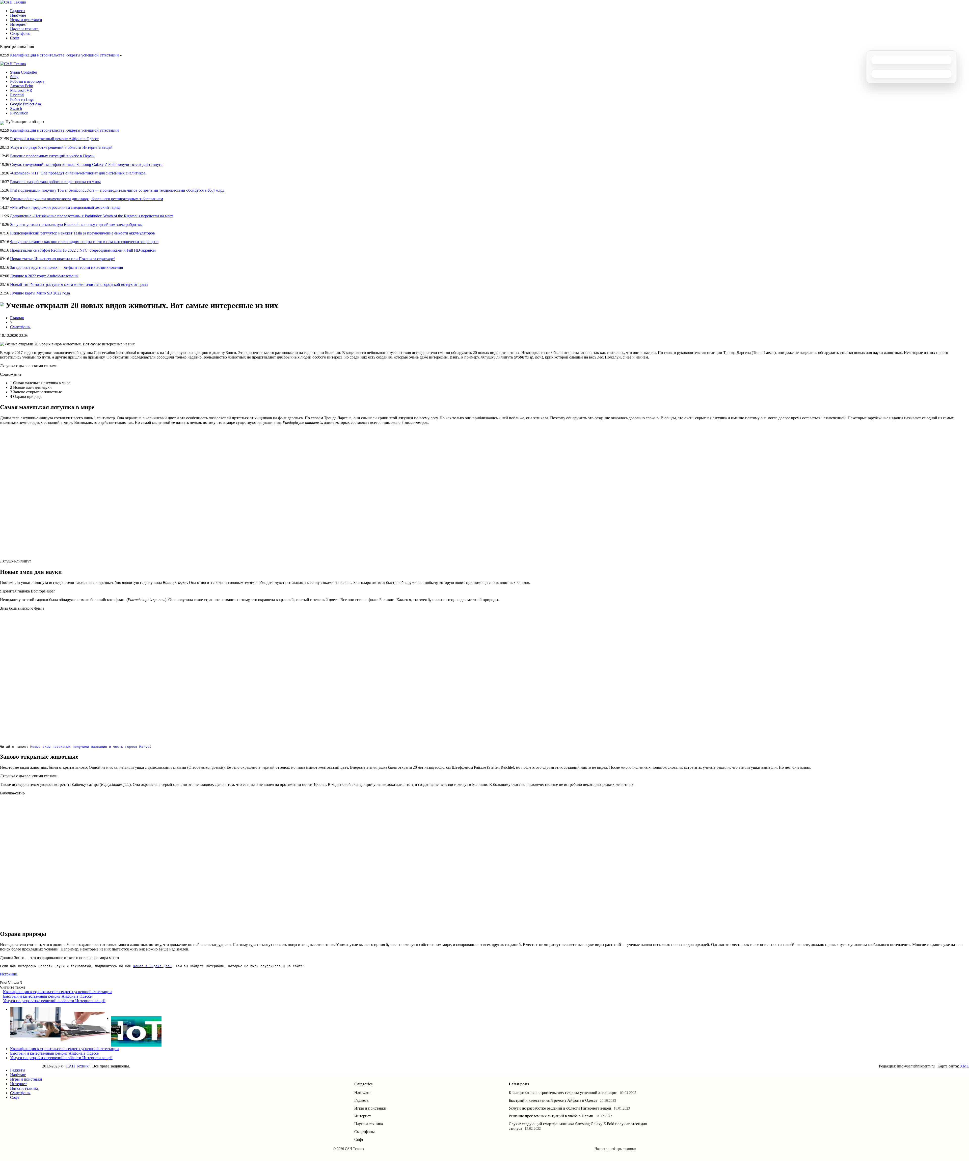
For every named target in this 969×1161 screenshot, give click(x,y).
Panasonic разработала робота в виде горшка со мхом (55, 182)
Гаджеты (17, 11)
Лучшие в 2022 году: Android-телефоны (44, 276)
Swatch (16, 108)
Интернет (18, 24)
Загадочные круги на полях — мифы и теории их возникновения (66, 267)
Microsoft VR (21, 90)
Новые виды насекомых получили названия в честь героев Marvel (90, 747)
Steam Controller (23, 72)
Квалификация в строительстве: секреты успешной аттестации (64, 55)
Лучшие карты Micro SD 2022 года (40, 293)
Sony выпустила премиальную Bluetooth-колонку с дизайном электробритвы (76, 224)
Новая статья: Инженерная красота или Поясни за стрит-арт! (62, 259)
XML (964, 1066)
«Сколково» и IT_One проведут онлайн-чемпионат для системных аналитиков (78, 173)
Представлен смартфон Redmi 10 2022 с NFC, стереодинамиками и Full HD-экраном (83, 250)
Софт (14, 38)
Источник (8, 974)
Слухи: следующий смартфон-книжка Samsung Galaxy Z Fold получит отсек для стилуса (86, 164)
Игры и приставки (26, 20)
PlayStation (19, 113)
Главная (17, 318)
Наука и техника (24, 29)
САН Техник (77, 1066)
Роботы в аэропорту (27, 81)
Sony (14, 77)
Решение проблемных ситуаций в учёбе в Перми (52, 156)
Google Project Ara (25, 104)
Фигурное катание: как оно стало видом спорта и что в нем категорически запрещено (84, 242)
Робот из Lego (22, 99)
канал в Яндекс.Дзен (152, 966)
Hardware (18, 15)
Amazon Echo (21, 86)
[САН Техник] (13, 2)
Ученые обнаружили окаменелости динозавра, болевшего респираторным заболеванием (86, 199)
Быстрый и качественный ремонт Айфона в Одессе (54, 139)
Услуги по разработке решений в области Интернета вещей (61, 147)
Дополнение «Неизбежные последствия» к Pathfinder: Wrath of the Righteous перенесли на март (91, 216)
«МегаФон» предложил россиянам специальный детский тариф (65, 207)
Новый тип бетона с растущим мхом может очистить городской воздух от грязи (79, 284)
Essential (17, 95)
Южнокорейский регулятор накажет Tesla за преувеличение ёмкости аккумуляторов (82, 233)
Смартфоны (20, 33)
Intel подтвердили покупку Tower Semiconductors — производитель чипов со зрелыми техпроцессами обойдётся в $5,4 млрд (117, 190)
